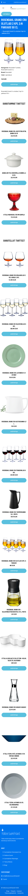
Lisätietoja (14, 84)
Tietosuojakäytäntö (10, 893)
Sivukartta (20, 893)
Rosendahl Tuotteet (14, 68)
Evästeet (19, 891)
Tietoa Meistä (8, 862)
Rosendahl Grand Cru (7, 70)
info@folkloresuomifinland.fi (20, 2)
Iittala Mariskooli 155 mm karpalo (14, 215)
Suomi (4, 2)
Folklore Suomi (8, 855)
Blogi (5, 865)
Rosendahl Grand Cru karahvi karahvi (14, 707)
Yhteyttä (13, 891)
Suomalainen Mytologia (11, 858)
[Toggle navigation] (3, 8)
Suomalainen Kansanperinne (12, 852)
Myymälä (6, 14)
